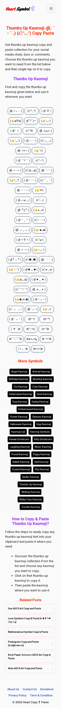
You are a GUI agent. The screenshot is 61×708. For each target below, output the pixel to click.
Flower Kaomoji (18, 416)
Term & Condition (41, 695)
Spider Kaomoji (30, 476)
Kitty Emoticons (43, 439)
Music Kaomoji (43, 446)
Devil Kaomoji (44, 394)
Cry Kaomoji (20, 386)
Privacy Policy (17, 695)
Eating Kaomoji (40, 401)
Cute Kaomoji (39, 386)
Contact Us (30, 689)
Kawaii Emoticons (19, 439)
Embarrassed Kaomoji (30, 409)
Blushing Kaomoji (42, 379)
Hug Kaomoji (44, 424)
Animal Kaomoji (41, 371)
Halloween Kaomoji (21, 424)
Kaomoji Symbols (40, 431)
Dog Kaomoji (20, 401)
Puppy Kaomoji (41, 454)
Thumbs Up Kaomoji (30, 484)
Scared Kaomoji (21, 469)
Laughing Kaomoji (20, 446)
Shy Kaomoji (42, 469)
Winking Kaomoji (30, 491)
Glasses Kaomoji (41, 416)
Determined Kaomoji (20, 394)
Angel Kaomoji (19, 371)
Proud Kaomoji (20, 454)
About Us (13, 689)
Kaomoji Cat (18, 431)
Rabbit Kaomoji (21, 461)
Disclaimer (47, 689)
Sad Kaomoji (41, 461)
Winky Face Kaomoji (30, 499)
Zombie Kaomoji (30, 507)
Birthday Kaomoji (18, 379)
